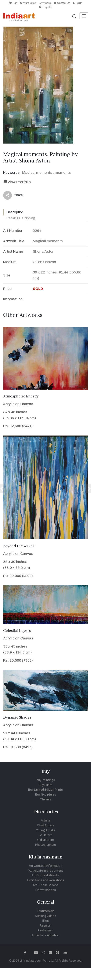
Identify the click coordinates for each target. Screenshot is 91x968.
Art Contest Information (45, 865)
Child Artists (45, 825)
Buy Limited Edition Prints (45, 789)
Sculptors (45, 835)
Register (47, 7)
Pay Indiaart (46, 930)
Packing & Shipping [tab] (20, 218)
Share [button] (15, 196)
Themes (45, 799)
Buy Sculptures (45, 794)
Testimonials (45, 911)
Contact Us (63, 2)
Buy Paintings (45, 780)
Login (78, 2)
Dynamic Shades (17, 717)
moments (63, 173)
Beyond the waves (18, 546)
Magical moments (37, 173)
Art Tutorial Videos (45, 885)
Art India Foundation (45, 935)
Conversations (45, 890)
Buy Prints (45, 785)
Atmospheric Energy (21, 396)
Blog (45, 920)
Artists (45, 820)
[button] (74, 16)
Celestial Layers (17, 630)
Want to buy (29, 2)
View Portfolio (19, 182)
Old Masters (45, 839)
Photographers (45, 844)
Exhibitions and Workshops (45, 880)
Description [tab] (14, 212)
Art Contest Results (46, 875)
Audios (40, 916)
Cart (14, 2)
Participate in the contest (45, 870)
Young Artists (45, 830)
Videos (51, 916)
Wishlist (46, 2)
